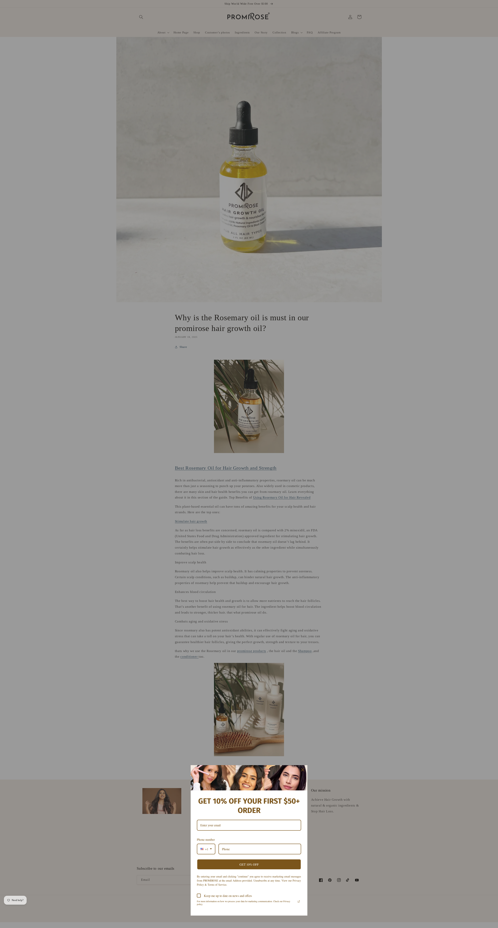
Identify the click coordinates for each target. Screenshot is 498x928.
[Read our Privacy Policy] (298, 901)
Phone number (206, 839)
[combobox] (206, 849)
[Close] (302, 769)
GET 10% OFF (249, 864)
